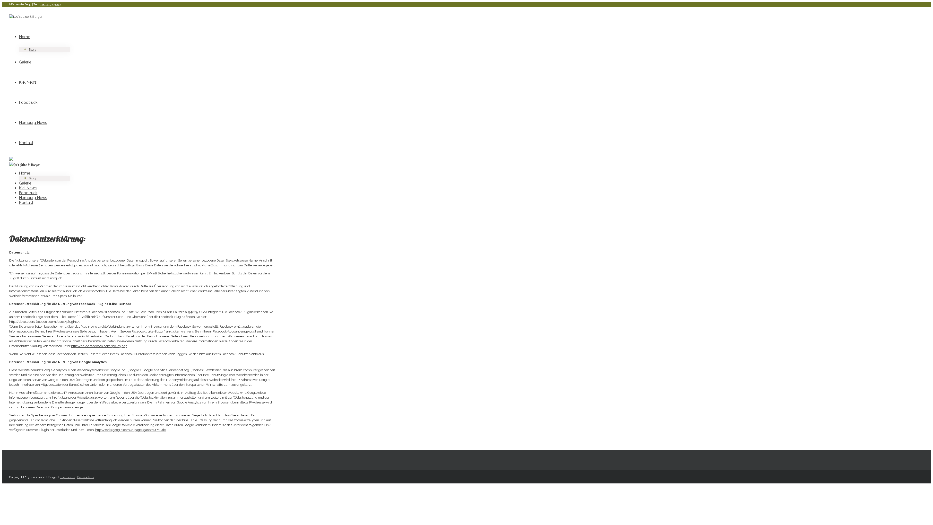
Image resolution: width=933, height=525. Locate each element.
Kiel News (28, 82)
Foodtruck (28, 102)
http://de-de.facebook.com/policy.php (99, 346)
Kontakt (26, 142)
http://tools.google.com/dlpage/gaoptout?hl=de (130, 430)
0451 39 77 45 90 (50, 4)
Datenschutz (85, 477)
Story (32, 49)
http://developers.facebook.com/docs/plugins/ (44, 322)
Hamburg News (33, 122)
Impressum (67, 477)
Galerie (25, 62)
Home (24, 37)
